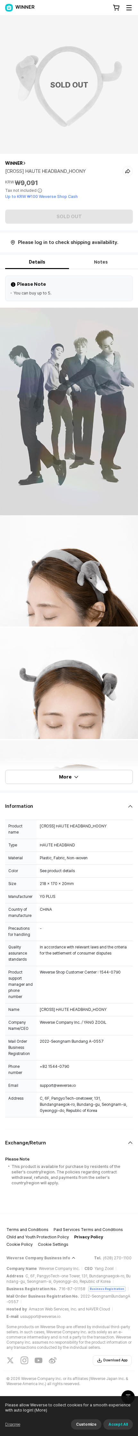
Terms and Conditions (27, 1229)
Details (37, 262)
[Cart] (116, 7)
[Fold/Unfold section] (69, 806)
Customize (86, 1424)
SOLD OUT (69, 216)
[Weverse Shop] (9, 7)
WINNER (14, 163)
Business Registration (107, 1289)
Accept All (118, 1424)
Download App (115, 1360)
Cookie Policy (19, 1244)
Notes (101, 262)
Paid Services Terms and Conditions (88, 1229)
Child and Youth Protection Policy (37, 1237)
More (65, 777)
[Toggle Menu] (129, 7)
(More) (40, 1410)
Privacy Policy (88, 1237)
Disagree (12, 1424)
